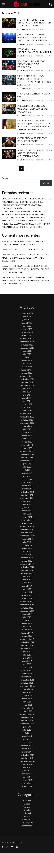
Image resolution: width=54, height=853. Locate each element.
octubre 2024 (27, 382)
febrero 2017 (27, 670)
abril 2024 (27, 401)
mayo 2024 (27, 398)
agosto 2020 (27, 539)
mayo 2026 (27, 323)
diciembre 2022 (27, 451)
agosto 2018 (27, 614)
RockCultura (17, 842)
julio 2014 (27, 767)
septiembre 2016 (27, 686)
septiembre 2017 (27, 648)
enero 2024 (27, 410)
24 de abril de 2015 (39, 56)
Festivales (27, 807)
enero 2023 (27, 448)
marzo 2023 (27, 442)
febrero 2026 (27, 332)
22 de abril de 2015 (39, 88)
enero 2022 (27, 485)
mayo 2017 (27, 661)
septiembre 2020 (27, 535)
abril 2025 (27, 363)
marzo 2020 (27, 554)
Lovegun (24, 29)
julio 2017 (27, 655)
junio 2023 (27, 432)
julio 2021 (27, 504)
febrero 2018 (27, 633)
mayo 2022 (27, 473)
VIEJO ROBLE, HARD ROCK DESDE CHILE (26, 249)
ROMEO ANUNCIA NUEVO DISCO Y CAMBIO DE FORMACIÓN (31, 64)
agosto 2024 (27, 388)
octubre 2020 (27, 532)
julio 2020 (27, 542)
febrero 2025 (27, 370)
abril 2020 (27, 551)
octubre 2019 (27, 570)
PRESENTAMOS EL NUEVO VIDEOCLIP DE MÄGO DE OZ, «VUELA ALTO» (32, 109)
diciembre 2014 (27, 752)
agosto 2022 (27, 463)
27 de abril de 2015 (39, 44)
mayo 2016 (27, 698)
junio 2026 (27, 319)
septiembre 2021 (27, 498)
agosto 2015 (27, 727)
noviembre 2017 (27, 642)
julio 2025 (27, 354)
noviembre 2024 (27, 379)
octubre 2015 (27, 720)
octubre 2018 (27, 608)
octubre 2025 (27, 345)
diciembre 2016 (27, 676)
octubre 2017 (27, 645)
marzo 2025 (27, 366)
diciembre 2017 (27, 639)
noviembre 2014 (27, 755)
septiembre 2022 (27, 460)
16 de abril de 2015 (39, 160)
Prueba (27, 816)
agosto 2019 (27, 576)
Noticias (27, 810)
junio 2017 (27, 658)
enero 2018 (27, 636)
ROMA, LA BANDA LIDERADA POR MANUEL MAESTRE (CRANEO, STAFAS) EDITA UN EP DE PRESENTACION (25, 257)
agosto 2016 (27, 689)
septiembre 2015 (27, 723)
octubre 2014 (27, 758)
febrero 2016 (27, 708)
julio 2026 (27, 316)
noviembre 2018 (27, 604)
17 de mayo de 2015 (39, 29)
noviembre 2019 (27, 567)
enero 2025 (27, 373)
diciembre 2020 (27, 526)
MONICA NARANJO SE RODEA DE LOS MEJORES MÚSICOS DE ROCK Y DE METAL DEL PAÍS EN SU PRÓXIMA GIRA (25, 269)
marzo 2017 (27, 667)
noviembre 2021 (27, 492)
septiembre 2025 (27, 348)
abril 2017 (27, 664)
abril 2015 (27, 739)
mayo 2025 (27, 360)
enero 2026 (27, 335)
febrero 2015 (27, 745)
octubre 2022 (27, 457)
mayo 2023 (27, 435)
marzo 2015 (27, 742)
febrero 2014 (27, 783)
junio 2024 (27, 395)
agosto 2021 (27, 501)
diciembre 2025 (27, 338)
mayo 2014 (27, 773)
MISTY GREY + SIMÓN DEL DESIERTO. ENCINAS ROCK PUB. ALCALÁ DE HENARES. (34, 22)
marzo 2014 (27, 780)
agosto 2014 (27, 764)
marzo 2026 (27, 329)
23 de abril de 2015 (39, 71)
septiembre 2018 (27, 611)
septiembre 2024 (27, 385)
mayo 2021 (27, 510)
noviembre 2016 (27, 680)
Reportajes (27, 819)
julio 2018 (27, 617)
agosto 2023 (27, 426)
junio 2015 (27, 733)
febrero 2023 (27, 445)
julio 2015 (27, 730)
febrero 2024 (27, 407)
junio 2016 (27, 695)
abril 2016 (27, 702)
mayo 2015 (27, 736)
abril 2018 (27, 626)
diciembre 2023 (27, 413)
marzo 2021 (27, 517)
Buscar (5, 178)
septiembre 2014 (27, 761)
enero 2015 (27, 748)
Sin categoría (27, 822)
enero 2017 (27, 673)
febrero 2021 (27, 520)
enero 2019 (27, 598)
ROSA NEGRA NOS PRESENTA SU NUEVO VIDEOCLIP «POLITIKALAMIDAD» (34, 153)
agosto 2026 (27, 313)
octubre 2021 (27, 495)
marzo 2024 (27, 404)
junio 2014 (27, 770)
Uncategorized (27, 825)
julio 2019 (27, 579)
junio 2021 (27, 507)
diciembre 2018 (27, 601)
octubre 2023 (27, 420)
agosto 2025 (27, 351)
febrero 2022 (27, 482)
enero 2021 (27, 523)
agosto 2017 (27, 651)
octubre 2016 (27, 683)
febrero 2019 (27, 595)
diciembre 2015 (27, 714)
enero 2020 (27, 561)
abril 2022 (27, 476)
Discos (27, 804)
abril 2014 (27, 777)
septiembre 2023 (27, 423)
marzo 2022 (27, 479)
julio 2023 (27, 429)
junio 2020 (27, 545)
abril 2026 (27, 326)
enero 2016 (27, 711)
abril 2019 (27, 589)
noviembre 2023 (27, 417)
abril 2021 (27, 514)
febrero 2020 (27, 557)
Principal (27, 813)
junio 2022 (27, 470)
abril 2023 (27, 438)
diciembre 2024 (27, 376)
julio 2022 (27, 467)
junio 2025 (27, 357)
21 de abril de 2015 (39, 100)
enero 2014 (27, 786)
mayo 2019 (27, 586)
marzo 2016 (27, 705)
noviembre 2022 (27, 454)
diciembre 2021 (27, 489)
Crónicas (27, 800)
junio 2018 (27, 620)
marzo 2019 (27, 592)
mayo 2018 (27, 623)
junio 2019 (27, 582)
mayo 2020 (27, 548)
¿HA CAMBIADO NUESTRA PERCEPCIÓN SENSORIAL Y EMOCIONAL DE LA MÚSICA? (32, 37)
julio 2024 (27, 392)
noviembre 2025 (27, 341)
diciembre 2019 (27, 564)
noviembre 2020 (27, 529)
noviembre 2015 (27, 717)
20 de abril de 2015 (39, 133)
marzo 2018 (27, 629)
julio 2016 (27, 692)
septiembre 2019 (27, 573)
